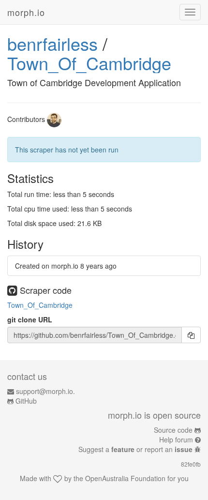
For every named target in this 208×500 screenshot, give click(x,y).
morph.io (26, 12)
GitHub (26, 401)
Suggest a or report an (135, 449)
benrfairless (52, 43)
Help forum (176, 439)
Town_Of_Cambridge (89, 62)
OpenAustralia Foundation (125, 478)
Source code (173, 430)
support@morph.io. (45, 391)
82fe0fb (191, 464)
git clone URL (29, 319)
